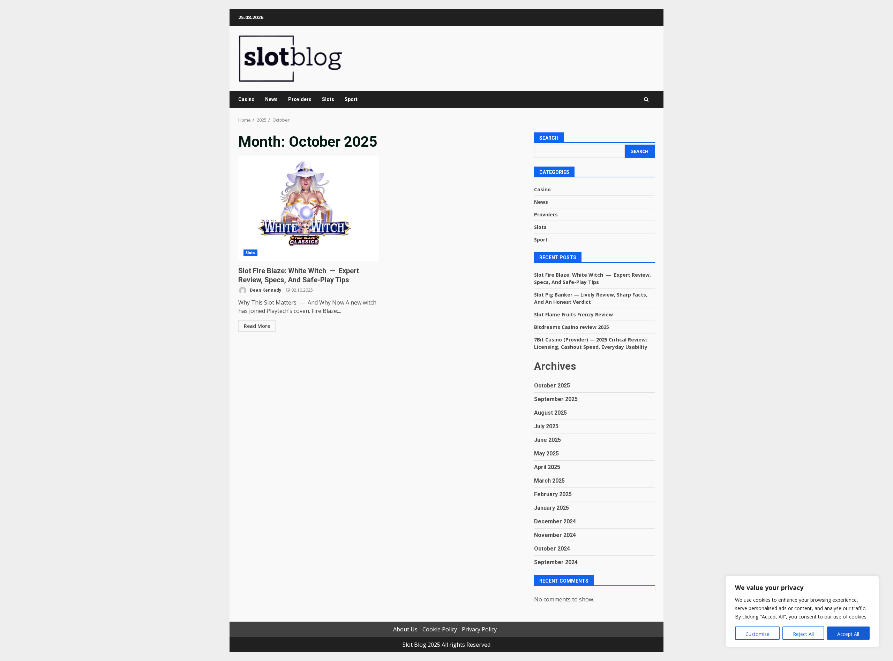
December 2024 (555, 521)
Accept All (848, 634)
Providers (300, 99)
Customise (757, 634)
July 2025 (546, 426)
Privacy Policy (479, 629)
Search (548, 138)
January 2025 (551, 508)
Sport (351, 99)
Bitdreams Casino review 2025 (571, 327)
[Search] (646, 99)
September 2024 (556, 562)
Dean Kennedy (265, 290)
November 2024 (555, 535)
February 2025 (553, 494)
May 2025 (546, 453)
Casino (246, 99)
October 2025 (552, 385)
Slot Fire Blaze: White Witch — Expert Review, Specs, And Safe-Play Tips (308, 208)
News (271, 99)
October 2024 (552, 548)
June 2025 (547, 440)
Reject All (803, 634)
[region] (802, 611)
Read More (257, 326)
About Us (405, 629)
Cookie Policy (439, 629)
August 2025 (550, 412)
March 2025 (549, 480)
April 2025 (547, 467)
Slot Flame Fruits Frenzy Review (573, 314)
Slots (328, 99)
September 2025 (556, 399)
